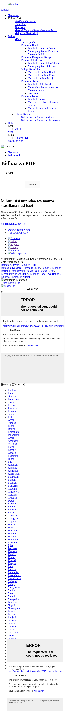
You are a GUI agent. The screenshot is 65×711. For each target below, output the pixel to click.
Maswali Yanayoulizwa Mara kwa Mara (36, 30)
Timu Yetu (20, 27)
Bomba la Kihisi (29, 96)
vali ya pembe (28, 42)
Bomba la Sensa (36, 99)
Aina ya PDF (22, 137)
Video (18, 128)
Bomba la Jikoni (29, 81)
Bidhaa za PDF (16, 155)
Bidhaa (12, 36)
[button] (32, 184)
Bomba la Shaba (31, 267)
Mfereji (18, 39)
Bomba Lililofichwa (31, 60)
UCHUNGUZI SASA (13, 224)
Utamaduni (20, 24)
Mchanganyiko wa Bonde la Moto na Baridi (43, 53)
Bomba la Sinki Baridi (40, 84)
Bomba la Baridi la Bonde (42, 48)
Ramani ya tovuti (10, 264)
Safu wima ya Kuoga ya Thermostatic (41, 120)
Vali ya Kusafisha (30, 69)
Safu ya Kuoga (22, 114)
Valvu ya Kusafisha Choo (41, 75)
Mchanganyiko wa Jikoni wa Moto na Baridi (43, 88)
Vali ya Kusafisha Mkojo (41, 78)
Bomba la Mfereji (21, 276)
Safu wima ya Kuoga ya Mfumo (38, 117)
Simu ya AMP (29, 264)
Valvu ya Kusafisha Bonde (42, 72)
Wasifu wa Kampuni (25, 21)
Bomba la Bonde (30, 45)
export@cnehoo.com (19, 229)
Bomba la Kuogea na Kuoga (36, 57)
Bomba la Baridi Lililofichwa (43, 63)
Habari (11, 123)
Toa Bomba (34, 93)
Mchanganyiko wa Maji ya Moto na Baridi (31, 270)
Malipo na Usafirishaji (26, 33)
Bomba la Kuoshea (11, 267)
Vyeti (11, 131)
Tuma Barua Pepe (10, 282)
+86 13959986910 (18, 232)
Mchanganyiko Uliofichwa (42, 66)
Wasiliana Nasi (16, 140)
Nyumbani (13, 15)
